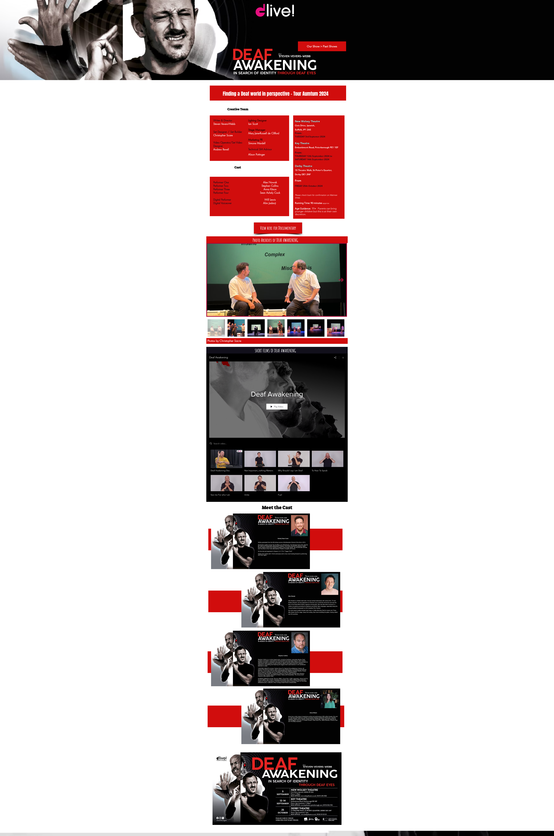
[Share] (335, 357)
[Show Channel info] (342, 357)
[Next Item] (341, 280)
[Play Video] (226, 460)
